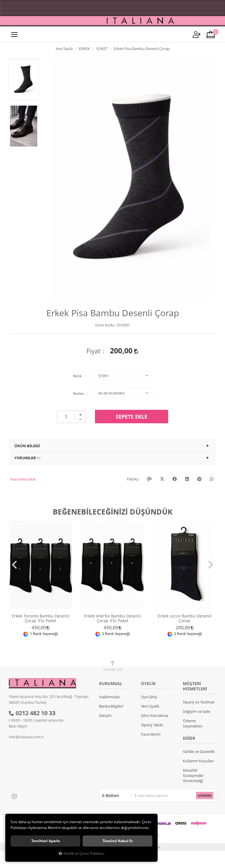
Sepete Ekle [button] (131, 416)
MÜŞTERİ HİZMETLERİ (195, 686)
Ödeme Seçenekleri (192, 723)
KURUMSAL (110, 683)
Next (210, 565)
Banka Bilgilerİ (111, 706)
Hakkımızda (109, 696)
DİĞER (189, 738)
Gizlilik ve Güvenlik (199, 751)
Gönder (205, 795)
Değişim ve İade (196, 711)
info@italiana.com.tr (26, 736)
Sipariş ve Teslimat (198, 702)
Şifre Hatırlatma (154, 715)
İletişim (105, 715)
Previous (15, 565)
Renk (77, 376)
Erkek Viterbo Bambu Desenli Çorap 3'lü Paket (112, 618)
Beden (78, 393)
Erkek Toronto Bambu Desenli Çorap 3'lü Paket (40, 618)
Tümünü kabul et (118, 840)
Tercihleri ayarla (45, 840)
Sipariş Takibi (152, 724)
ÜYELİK (148, 683)
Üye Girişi (149, 696)
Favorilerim (151, 734)
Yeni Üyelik (150, 706)
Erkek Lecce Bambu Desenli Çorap (185, 618)
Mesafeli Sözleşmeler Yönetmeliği (193, 775)
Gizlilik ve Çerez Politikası (83, 853)
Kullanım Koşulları (198, 760)
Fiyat (93, 351)
